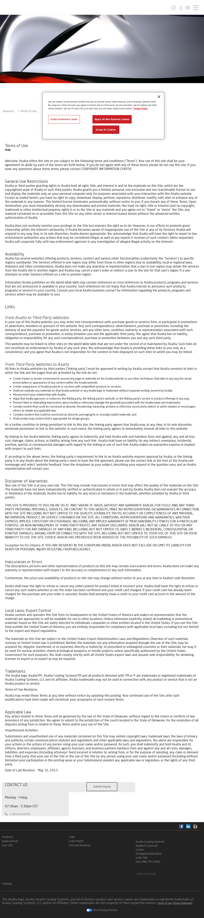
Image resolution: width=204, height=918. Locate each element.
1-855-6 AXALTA (20, 814)
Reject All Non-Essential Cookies (112, 119)
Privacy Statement (182, 903)
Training (7, 883)
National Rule (10, 840)
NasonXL (8, 111)
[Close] (159, 96)
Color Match (76, 840)
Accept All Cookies (106, 129)
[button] (173, 7)
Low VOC (7, 845)
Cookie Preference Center (64, 119)
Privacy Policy (141, 108)
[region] (103, 115)
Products (7, 836)
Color (72, 836)
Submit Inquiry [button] (102, 786)
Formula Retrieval (79, 845)
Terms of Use (164, 903)
